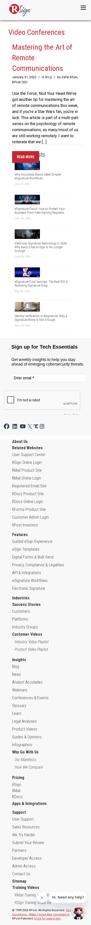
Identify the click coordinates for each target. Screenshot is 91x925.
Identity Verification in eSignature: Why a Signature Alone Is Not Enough (41, 318)
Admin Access (24, 866)
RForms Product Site (29, 509)
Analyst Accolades (27, 682)
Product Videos (24, 729)
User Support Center (29, 454)
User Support (23, 819)
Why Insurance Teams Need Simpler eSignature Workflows (38, 176)
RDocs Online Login (27, 501)
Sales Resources (26, 827)
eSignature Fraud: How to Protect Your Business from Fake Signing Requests (40, 210)
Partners (19, 850)
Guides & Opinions (26, 737)
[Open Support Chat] (78, 912)
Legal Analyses (24, 721)
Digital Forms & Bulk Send (33, 557)
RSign (16, 784)
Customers (21, 611)
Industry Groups (25, 627)
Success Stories (26, 604)
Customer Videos (27, 634)
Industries (21, 598)
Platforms (20, 619)
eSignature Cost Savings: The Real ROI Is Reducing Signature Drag (41, 283)
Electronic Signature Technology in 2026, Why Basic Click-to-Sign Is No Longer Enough (41, 247)
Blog (48, 77)
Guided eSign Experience (32, 541)
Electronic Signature (28, 588)
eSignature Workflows (30, 580)
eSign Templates (25, 549)
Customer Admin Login (30, 517)
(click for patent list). (47, 918)
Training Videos (25, 887)
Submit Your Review (28, 842)
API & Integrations (26, 572)
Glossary (19, 705)
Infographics (22, 744)
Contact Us (21, 874)
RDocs (17, 796)
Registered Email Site (29, 486)
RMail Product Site (27, 470)
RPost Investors (25, 525)
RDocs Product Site (28, 493)
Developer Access (27, 858)
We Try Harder (23, 834)
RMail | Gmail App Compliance (49, 914)
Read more (25, 157)
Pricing (18, 777)
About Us (20, 441)
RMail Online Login (26, 478)
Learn (16, 713)
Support (19, 812)
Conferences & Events (30, 697)
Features (20, 534)
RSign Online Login (27, 462)
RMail (16, 790)
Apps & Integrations (29, 803)
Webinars (19, 690)
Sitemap (19, 881)
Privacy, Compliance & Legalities (38, 565)
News (16, 674)
